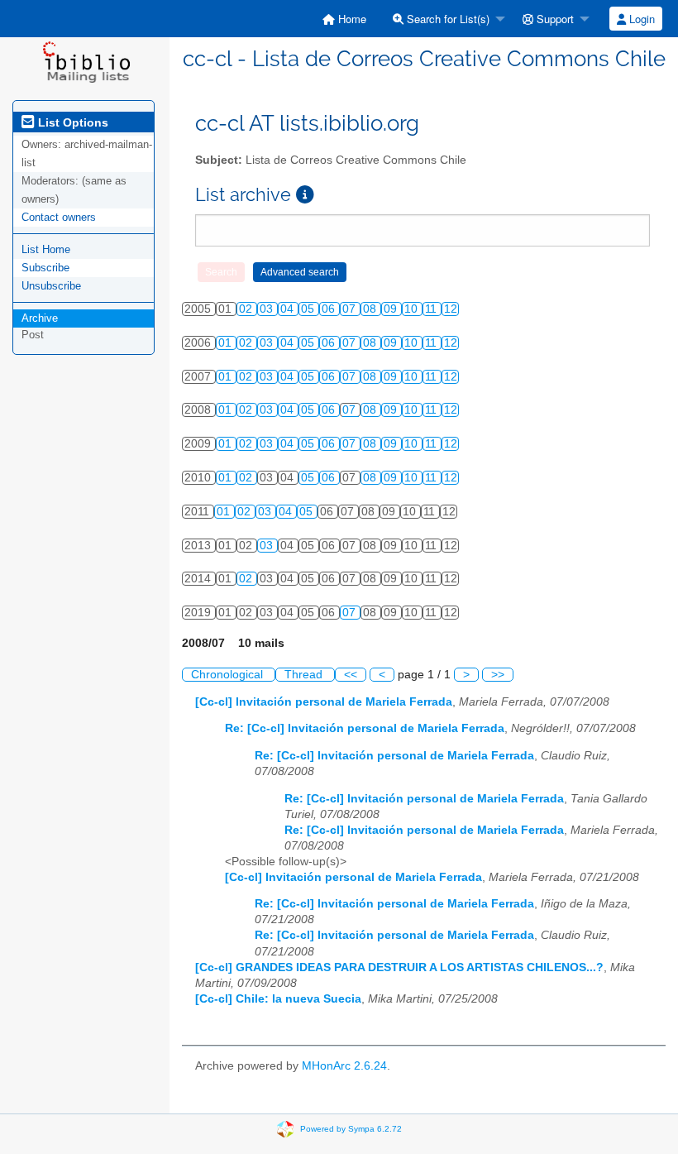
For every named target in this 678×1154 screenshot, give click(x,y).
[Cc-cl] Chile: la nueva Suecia (278, 999)
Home (350, 18)
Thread (305, 674)
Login (640, 18)
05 (309, 309)
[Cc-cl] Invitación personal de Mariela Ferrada (323, 702)
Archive (39, 318)
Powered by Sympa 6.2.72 (351, 1127)
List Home (45, 249)
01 (226, 343)
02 (247, 309)
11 (432, 309)
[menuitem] (344, 18)
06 (330, 309)
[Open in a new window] (305, 194)
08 (371, 309)
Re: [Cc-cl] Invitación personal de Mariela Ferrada (364, 728)
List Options (71, 122)
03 (268, 309)
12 (450, 309)
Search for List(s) (446, 18)
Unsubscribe (51, 286)
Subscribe (45, 267)
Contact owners (58, 217)
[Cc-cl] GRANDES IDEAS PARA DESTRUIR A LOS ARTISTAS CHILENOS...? (399, 967)
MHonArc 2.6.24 (344, 1066)
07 (350, 309)
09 (392, 309)
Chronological (228, 674)
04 (288, 309)
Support (553, 18)
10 (412, 309)
